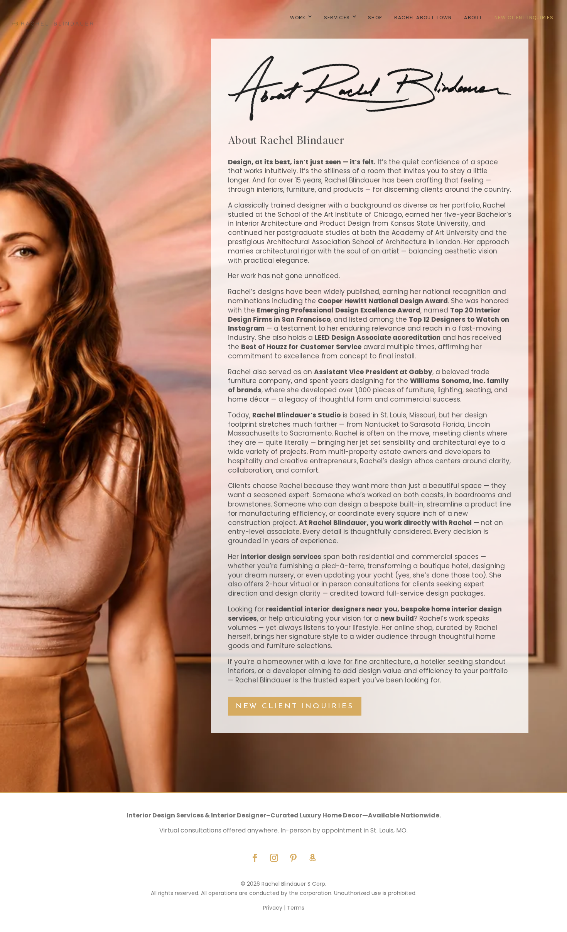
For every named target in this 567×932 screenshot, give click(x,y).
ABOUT (473, 17)
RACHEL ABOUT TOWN (423, 17)
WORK (298, 17)
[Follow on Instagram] (274, 858)
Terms (295, 908)
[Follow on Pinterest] (293, 858)
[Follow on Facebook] (254, 858)
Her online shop (406, 627)
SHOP (375, 17)
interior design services (281, 556)
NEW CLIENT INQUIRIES (524, 17)
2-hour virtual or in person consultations (332, 584)
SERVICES (337, 17)
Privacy (272, 908)
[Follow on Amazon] (312, 858)
